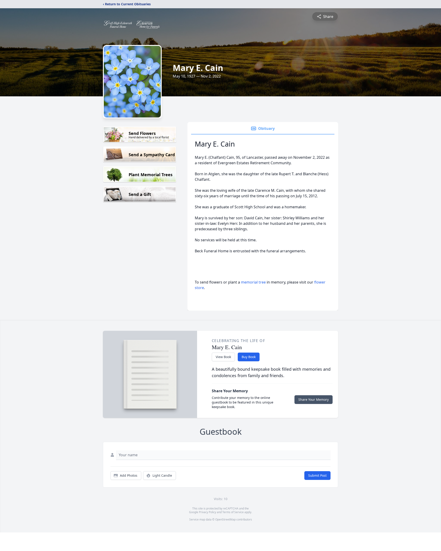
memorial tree (253, 282)
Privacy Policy (207, 512)
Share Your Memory (313, 399)
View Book (223, 357)
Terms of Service (233, 512)
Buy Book (249, 357)
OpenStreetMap (225, 519)
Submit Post (317, 475)
